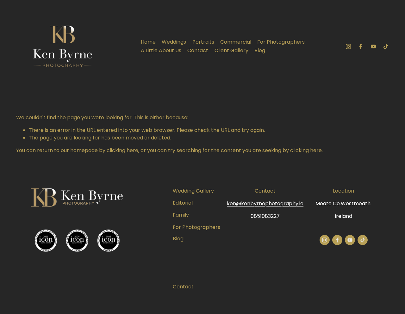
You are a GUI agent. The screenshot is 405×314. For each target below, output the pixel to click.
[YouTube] (373, 46)
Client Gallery (231, 50)
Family (181, 215)
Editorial (183, 202)
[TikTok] (386, 46)
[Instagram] (348, 46)
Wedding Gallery (193, 190)
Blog (259, 50)
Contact (197, 50)
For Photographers (281, 42)
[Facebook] (361, 46)
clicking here (122, 150)
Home (148, 42)
